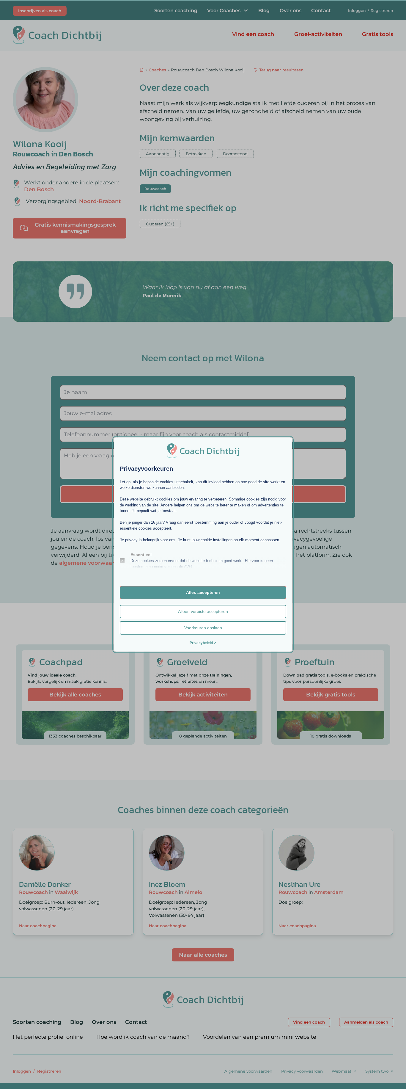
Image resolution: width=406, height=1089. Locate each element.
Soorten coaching (175, 10)
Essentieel (141, 554)
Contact (321, 10)
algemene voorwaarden (92, 563)
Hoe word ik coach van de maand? (143, 1037)
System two (376, 1071)
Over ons (290, 10)
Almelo (193, 892)
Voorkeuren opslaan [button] (203, 627)
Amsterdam (329, 892)
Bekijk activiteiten (203, 694)
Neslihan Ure (299, 884)
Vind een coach (253, 34)
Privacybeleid (201, 643)
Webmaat (341, 1071)
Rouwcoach (31, 154)
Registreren (382, 10)
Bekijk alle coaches (75, 694)
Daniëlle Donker (45, 884)
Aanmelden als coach (366, 1022)
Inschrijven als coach (39, 10)
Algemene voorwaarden (248, 1071)
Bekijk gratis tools (330, 694)
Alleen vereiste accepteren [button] (203, 611)
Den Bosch (76, 154)
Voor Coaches (223, 10)
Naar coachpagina (37, 925)
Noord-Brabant (100, 201)
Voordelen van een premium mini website (259, 1037)
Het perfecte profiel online (48, 1037)
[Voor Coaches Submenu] (245, 10)
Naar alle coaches (203, 955)
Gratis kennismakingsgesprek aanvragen (75, 228)
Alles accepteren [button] (203, 592)
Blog (264, 10)
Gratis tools (377, 34)
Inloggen (357, 10)
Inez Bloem (167, 884)
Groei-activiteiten (318, 34)
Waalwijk (66, 892)
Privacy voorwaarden (302, 1071)
